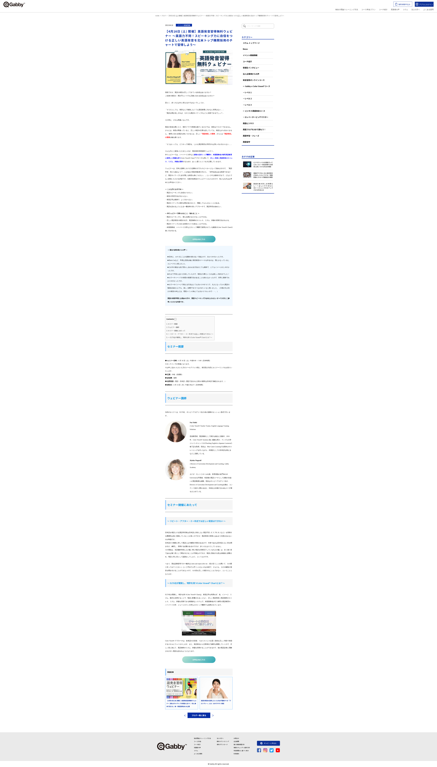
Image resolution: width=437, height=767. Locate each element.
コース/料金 (197, 741)
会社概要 (236, 741)
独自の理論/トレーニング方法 (346, 9)
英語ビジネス (248, 123)
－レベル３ (247, 104)
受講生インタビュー (251, 67)
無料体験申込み (404, 4)
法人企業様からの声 (251, 74)
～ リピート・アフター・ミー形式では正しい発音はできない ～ (189, 334)
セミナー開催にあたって (175, 330)
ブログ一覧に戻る (199, 715)
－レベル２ (247, 98)
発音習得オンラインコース (254, 80)
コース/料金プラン (368, 9)
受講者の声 (395, 9)
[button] (175, 319)
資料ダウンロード (222, 744)
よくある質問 (428, 9)
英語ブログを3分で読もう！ (254, 129)
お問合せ (236, 738)
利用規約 (236, 754)
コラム (405, 9)
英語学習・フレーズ (251, 135)
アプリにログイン (426, 4)
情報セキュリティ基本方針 (242, 747)
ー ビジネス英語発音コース (254, 111)
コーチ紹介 (383, 9)
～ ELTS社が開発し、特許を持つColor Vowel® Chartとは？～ (189, 337)
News (245, 49)
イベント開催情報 (250, 55)
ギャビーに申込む (270, 743)
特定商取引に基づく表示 (241, 751)
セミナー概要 (172, 324)
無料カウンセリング (223, 741)
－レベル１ (247, 92)
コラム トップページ (251, 43)
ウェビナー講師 (172, 327)
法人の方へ (415, 9)
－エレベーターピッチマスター (255, 117)
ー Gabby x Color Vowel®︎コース (256, 86)
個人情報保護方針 (239, 744)
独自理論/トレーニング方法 (202, 738)
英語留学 (246, 141)
